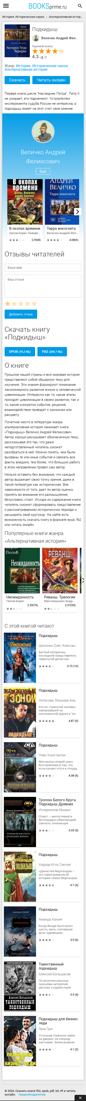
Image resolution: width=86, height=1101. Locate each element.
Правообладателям (32, 1094)
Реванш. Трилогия (60, 599)
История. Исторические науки (41, 66)
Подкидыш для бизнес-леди (58, 1021)
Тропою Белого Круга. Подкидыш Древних (58, 802)
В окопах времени (24, 229)
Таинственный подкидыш (51, 966)
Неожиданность (20, 599)
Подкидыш (48, 636)
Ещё (43, 171)
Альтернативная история (26, 69)
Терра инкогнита (61, 229)
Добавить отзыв (21, 314)
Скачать (17, 80)
